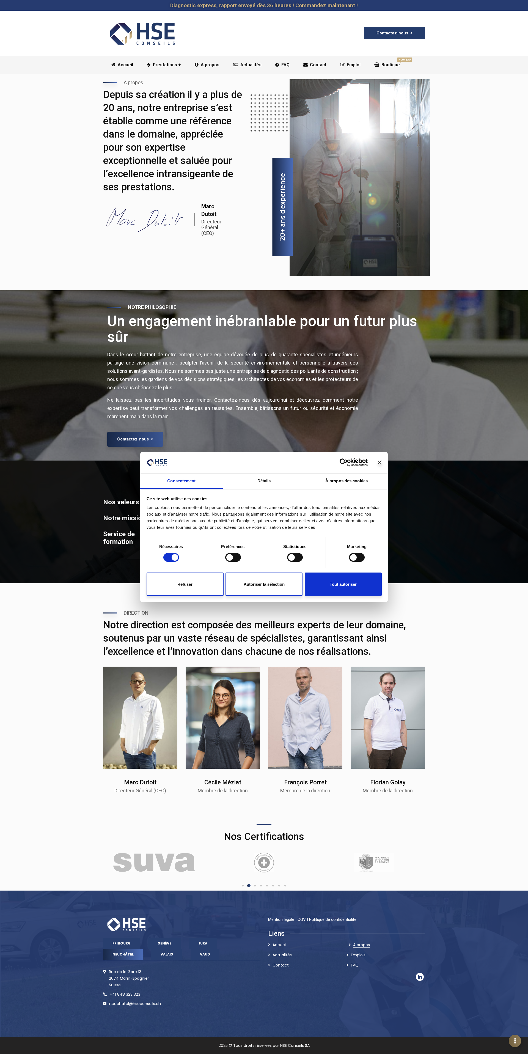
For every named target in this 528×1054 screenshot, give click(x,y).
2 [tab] (249, 885)
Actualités (251, 64)
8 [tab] (285, 885)
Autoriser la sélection (264, 584)
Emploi (354, 64)
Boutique (390, 62)
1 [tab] (243, 885)
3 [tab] (255, 885)
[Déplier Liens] (515, 1041)
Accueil (280, 945)
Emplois (358, 955)
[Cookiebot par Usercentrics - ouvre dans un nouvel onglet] (344, 462)
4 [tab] (261, 885)
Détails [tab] (264, 480)
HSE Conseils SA (295, 1045)
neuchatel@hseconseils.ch (135, 1003)
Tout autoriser (343, 584)
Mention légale (281, 919)
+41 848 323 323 (125, 994)
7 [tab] (279, 885)
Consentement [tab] (181, 480)
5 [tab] (267, 885)
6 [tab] (273, 885)
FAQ (285, 64)
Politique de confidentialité (332, 919)
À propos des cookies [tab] (346, 480)
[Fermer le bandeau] (380, 462)
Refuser (185, 584)
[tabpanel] (154, 862)
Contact (318, 64)
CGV (302, 919)
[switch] (233, 557)
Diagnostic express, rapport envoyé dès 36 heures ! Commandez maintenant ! (264, 5)
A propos (210, 64)
